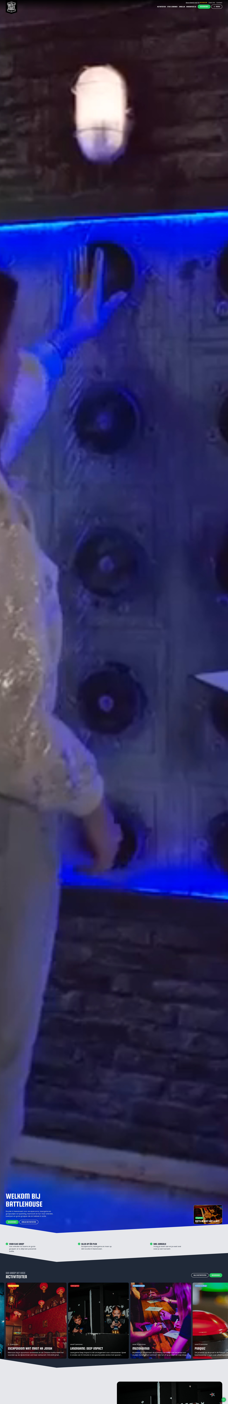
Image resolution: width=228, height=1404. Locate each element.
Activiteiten (161, 7)
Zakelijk (182, 7)
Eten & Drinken (172, 7)
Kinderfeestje (191, 7)
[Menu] (216, 7)
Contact (219, 3)
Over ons (212, 3)
